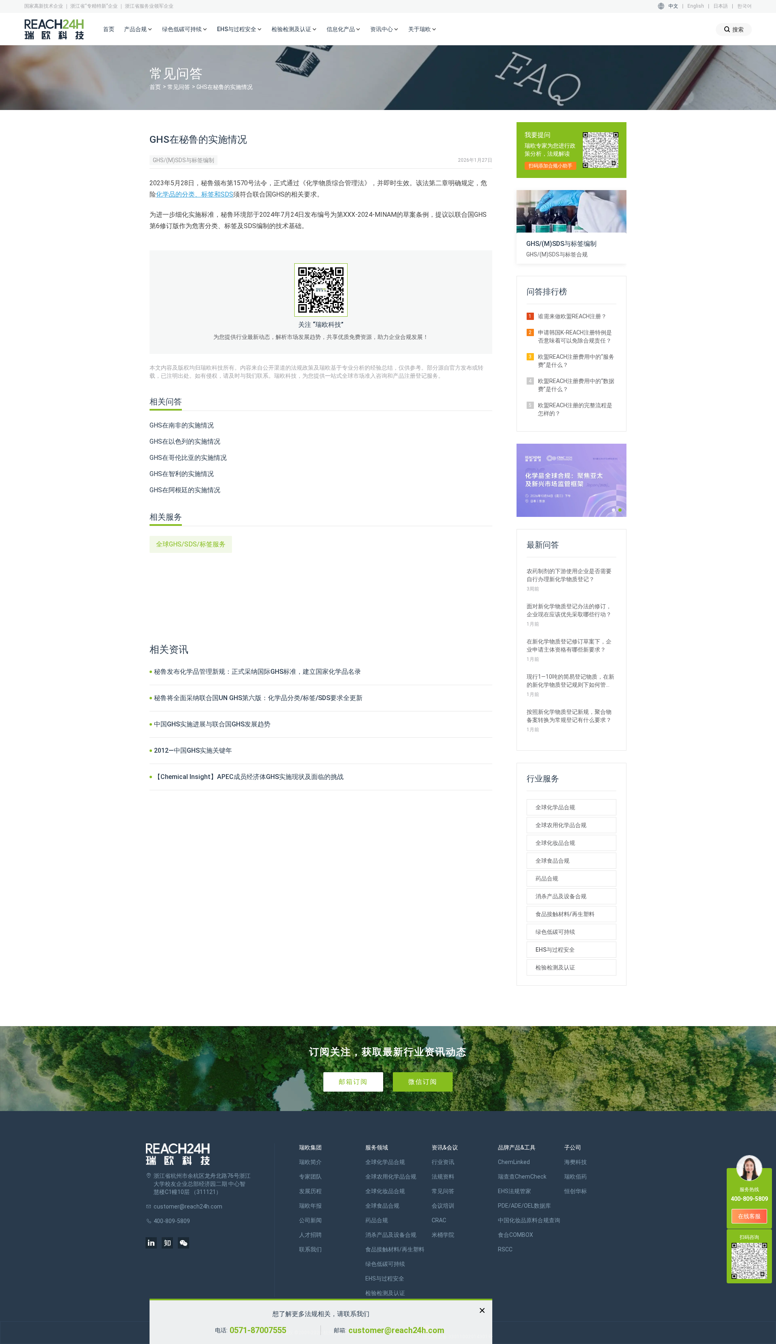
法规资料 (443, 1176)
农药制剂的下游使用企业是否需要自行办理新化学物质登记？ (569, 575)
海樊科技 (575, 1162)
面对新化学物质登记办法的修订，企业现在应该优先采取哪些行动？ (569, 610)
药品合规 (547, 878)
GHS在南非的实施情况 (182, 425)
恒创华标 (575, 1191)
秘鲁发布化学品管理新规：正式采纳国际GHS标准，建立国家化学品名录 (257, 671)
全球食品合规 (552, 860)
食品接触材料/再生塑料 (565, 914)
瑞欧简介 (310, 1162)
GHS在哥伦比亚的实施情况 (188, 457)
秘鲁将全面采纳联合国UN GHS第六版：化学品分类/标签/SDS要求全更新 (258, 698)
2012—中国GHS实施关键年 (193, 750)
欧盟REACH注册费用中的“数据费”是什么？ (576, 385)
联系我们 (310, 1249)
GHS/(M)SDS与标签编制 (183, 160)
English (695, 6)
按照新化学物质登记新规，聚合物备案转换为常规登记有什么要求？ (569, 716)
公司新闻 (310, 1220)
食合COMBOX (515, 1235)
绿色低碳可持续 (555, 932)
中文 (673, 6)
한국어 (744, 6)
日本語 (720, 6)
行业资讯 (443, 1162)
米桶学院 (443, 1235)
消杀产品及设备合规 (561, 896)
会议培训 (443, 1205)
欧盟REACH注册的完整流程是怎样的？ (575, 409)
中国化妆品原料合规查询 (529, 1220)
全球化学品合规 (555, 807)
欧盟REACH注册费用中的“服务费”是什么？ (576, 360)
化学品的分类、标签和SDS (194, 194)
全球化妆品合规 (555, 843)
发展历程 (310, 1191)
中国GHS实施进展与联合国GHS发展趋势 (212, 724)
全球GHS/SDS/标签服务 (191, 544)
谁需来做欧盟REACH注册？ (572, 316)
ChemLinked (514, 1162)
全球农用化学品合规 (561, 825)
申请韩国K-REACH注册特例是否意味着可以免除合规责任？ (575, 336)
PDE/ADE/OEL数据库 (524, 1205)
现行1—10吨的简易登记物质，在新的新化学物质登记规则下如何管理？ (570, 681)
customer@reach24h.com (396, 1330)
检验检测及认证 (555, 967)
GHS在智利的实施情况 (182, 474)
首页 (108, 29)
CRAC (439, 1220)
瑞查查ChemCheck (522, 1176)
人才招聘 (310, 1235)
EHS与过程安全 (555, 949)
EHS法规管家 (514, 1191)
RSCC (505, 1249)
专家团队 (310, 1176)
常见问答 (178, 87)
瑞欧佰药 (575, 1176)
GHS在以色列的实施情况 (185, 441)
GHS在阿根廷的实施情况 (185, 490)
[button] (613, 510)
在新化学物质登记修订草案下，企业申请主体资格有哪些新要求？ (569, 645)
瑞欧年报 (310, 1205)
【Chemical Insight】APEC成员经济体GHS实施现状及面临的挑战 (249, 777)
